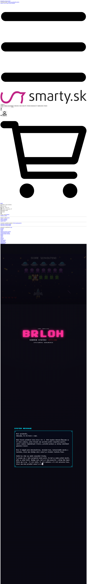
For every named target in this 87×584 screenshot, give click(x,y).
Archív (1, 230)
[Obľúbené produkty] (1, 110)
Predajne (13, 3)
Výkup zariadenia (3, 219)
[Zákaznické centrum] (1, 108)
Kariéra (1, 229)
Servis (10, 3)
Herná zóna (16, 105)
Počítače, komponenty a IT (32, 105)
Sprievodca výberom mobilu (5, 224)
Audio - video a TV (23, 105)
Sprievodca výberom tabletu (5, 225)
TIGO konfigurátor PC (17, 223)
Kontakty (2, 228)
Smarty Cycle (3, 3)
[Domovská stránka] (43, 97)
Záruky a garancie (3, 218)
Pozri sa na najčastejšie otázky (13, 2)
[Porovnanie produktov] (1, 115)
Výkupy (7, 3)
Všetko (2, 105)
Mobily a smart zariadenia (9, 105)
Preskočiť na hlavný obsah (5, 0)
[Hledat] (13, 107)
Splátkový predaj (3, 215)
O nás (11, 227)
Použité (45, 105)
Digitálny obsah (40, 105)
